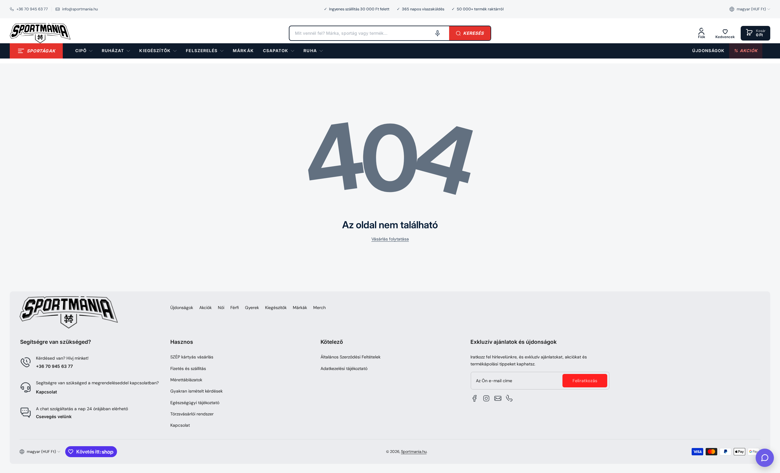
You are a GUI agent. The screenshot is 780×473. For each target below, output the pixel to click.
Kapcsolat (46, 391)
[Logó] (40, 33)
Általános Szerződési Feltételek (351, 357)
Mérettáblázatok (186, 379)
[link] (243, 51)
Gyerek (252, 307)
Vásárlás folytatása (390, 239)
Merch (319, 307)
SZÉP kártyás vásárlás (191, 357)
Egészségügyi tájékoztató (194, 402)
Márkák (300, 307)
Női (221, 307)
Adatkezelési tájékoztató (344, 368)
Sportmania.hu (414, 451)
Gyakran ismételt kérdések (196, 391)
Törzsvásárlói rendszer (192, 414)
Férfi (234, 307)
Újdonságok (181, 307)
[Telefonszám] (509, 398)
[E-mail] (498, 398)
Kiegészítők (276, 307)
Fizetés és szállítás (188, 368)
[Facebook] (474, 398)
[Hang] (437, 33)
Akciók (205, 307)
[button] (749, 9)
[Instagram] (486, 398)
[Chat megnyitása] (765, 458)
